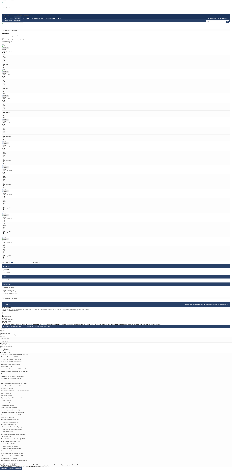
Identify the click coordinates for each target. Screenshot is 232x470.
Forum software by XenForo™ (18, 326)
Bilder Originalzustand (8, 290)
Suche (59, 18)
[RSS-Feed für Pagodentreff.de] (227, 304)
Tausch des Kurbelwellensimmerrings (10, 364)
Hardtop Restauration (7, 431)
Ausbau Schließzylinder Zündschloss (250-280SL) (14, 439)
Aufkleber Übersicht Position (10, 293)
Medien (17, 18)
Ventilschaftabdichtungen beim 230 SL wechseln (13, 369)
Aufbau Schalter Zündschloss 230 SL (10, 441)
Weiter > (37, 262)
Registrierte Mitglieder (6, 346)
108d (3, 102)
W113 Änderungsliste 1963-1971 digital (12, 455)
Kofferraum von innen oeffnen (9, 458)
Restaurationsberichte (8, 289)
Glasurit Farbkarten (6, 393)
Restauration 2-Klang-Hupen (8, 424)
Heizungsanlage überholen (8, 405)
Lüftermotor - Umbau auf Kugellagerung (11, 427)
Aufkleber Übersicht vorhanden (11, 292)
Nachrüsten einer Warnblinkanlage (10, 422)
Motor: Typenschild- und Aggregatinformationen (14, 386)
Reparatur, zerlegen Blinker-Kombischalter (12, 398)
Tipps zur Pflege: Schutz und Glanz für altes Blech (14, 460)
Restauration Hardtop (7, 388)
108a (3, 173)
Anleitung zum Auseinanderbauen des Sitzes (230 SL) (15, 354)
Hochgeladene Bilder (21, 40)
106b (3, 245)
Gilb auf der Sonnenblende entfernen (10, 451)
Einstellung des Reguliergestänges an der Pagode (14, 383)
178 (33, 262)
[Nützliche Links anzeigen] (229, 30)
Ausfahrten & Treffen (8, 287)
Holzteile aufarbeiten (6, 395)
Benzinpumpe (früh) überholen (9, 407)
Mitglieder (25, 18)
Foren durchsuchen (5, 333)
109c (3, 54)
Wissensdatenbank (37, 18)
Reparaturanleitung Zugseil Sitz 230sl (11, 415)
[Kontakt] (2, 315)
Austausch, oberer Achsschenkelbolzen (11, 361)
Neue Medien (17, 20)
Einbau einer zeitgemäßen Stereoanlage (11, 402)
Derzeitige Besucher (5, 348)
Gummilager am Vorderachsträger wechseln (12, 376)
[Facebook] (2, 312)
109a (3, 78)
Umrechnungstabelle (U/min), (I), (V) (10, 410)
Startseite (2, 330)
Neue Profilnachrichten (6, 351)
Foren (11, 18)
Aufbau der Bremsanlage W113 (9, 357)
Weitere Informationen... (15, 468)
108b (3, 149)
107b (3, 197)
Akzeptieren (4, 468)
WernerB (4, 49)
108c (3, 126)
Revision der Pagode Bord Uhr (9, 463)
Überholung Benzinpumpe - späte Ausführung (13, 434)
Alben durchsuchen (8, 280)
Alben (10, 40)
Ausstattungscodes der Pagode (9, 446)
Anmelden (4, 0)
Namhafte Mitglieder (5, 344)
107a (3, 221)
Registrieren (11, 0)
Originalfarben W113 (6, 400)
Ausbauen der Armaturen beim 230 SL (11, 359)
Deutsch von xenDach (43, 326)
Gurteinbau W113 (6, 436)
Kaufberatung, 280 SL (6, 366)
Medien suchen (8, 20)
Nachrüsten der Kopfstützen (8, 381)
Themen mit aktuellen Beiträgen (8, 335)
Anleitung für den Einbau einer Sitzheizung (12, 453)
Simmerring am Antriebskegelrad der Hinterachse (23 (15, 371)
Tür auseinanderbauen (7, 373)
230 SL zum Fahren (7, 51)
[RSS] (2, 313)
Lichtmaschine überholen (7, 417)
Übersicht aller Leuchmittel (8, 443)
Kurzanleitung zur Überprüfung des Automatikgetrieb (15, 390)
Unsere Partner (50, 18)
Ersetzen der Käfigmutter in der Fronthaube (12, 412)
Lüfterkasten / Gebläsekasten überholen (11, 429)
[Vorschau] (3, 67)
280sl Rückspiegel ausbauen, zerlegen (11, 448)
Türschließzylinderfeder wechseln (10, 419)
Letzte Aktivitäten (4, 349)
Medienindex (6, 269)
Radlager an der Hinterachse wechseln (11, 378)
